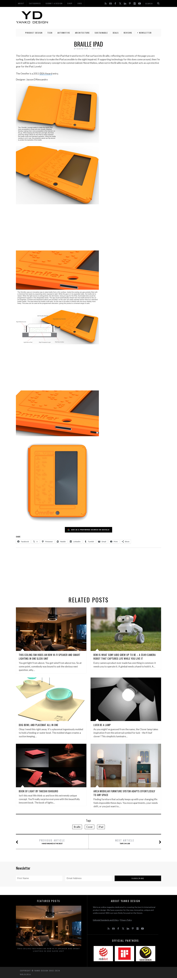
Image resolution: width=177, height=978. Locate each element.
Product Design (33, 32)
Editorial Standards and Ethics (106, 920)
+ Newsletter (144, 32)
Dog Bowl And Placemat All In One (38, 725)
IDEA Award (45, 73)
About (21, 3)
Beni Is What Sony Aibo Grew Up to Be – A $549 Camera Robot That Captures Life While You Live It (124, 656)
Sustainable (101, 32)
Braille (77, 826)
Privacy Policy (126, 920)
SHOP (70, 3)
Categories (35, 3)
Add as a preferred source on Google (90, 530)
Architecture (82, 32)
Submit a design (54, 3)
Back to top (24, 974)
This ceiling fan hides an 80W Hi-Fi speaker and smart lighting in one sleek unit (48, 950)
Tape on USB (124, 842)
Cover (89, 826)
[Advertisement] (110, 17)
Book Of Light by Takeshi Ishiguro (38, 791)
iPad (101, 826)
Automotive (64, 32)
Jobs (79, 3)
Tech (49, 32)
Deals (116, 32)
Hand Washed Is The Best (52, 842)
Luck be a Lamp (102, 725)
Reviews (128, 32)
